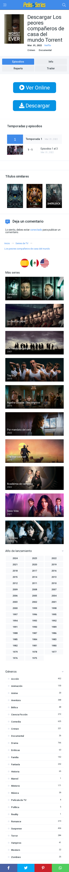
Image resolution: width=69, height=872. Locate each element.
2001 (53, 602)
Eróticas (15, 750)
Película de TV (18, 800)
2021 (15, 564)
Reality (14, 814)
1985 (15, 639)
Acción (15, 679)
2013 (53, 577)
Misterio (15, 785)
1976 (15, 658)
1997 (15, 614)
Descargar (37, 105)
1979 (15, 651)
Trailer (51, 68)
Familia (14, 757)
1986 (53, 633)
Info (51, 61)
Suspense (16, 828)
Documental (45, 50)
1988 (15, 633)
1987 (34, 633)
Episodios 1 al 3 (49, 148)
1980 (53, 645)
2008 (34, 589)
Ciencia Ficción (19, 714)
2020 (34, 564)
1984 (34, 639)
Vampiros (16, 843)
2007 (53, 589)
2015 (15, 577)
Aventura (16, 700)
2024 (15, 558)
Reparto (18, 68)
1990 (34, 627)
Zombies (16, 857)
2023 (34, 558)
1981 (34, 645)
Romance (16, 821)
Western (15, 850)
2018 (15, 570)
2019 (53, 564)
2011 (34, 583)
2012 (15, 583)
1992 (53, 620)
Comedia (16, 721)
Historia (15, 771)
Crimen (31, 50)
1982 (15, 645)
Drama (14, 743)
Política (15, 807)
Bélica (14, 707)
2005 (34, 595)
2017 (34, 570)
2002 (34, 602)
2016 (53, 570)
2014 (34, 577)
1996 (34, 614)
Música (15, 793)
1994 (15, 620)
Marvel (14, 778)
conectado (36, 229)
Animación (16, 686)
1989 (53, 627)
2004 (53, 595)
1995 (53, 614)
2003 (15, 602)
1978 (34, 651)
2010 (53, 583)
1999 (34, 608)
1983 (53, 639)
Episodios (18, 61)
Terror (14, 835)
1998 (53, 608)
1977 (53, 651)
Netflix (47, 45)
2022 (53, 558)
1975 (34, 658)
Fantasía (15, 764)
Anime (14, 693)
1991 (15, 627)
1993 (34, 620)
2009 (15, 589)
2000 (15, 608)
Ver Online (37, 87)
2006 (15, 595)
